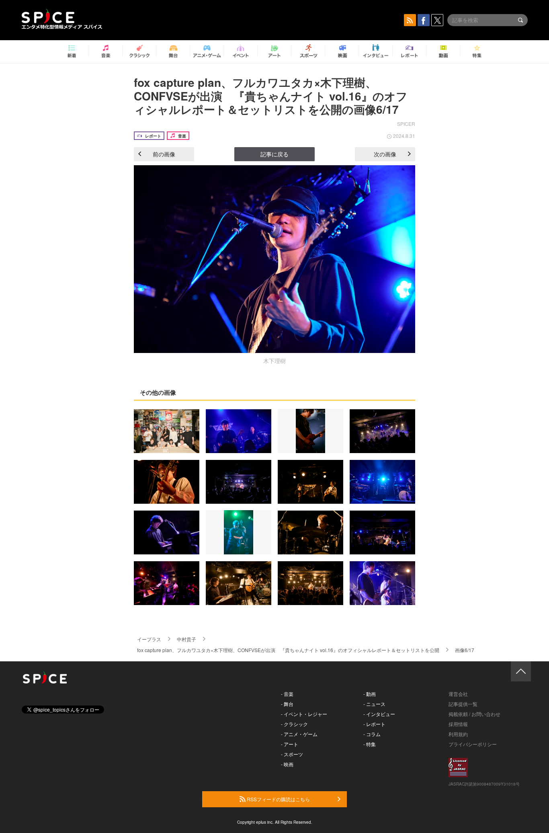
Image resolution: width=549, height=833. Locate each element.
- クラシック (294, 723)
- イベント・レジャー (304, 713)
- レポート (374, 723)
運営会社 (458, 693)
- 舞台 (287, 703)
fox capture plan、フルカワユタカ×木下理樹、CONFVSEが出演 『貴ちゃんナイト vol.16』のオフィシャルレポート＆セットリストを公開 (288, 649)
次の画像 (385, 154)
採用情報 (458, 723)
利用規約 (458, 733)
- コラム (372, 733)
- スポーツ (292, 754)
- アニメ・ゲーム (299, 733)
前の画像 (164, 154)
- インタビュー (379, 713)
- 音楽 (287, 693)
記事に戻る (274, 154)
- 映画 (287, 764)
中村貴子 (186, 639)
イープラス (149, 639)
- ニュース (374, 703)
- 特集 (369, 744)
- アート (289, 744)
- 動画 (369, 693)
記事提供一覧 (463, 703)
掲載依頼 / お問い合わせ (474, 713)
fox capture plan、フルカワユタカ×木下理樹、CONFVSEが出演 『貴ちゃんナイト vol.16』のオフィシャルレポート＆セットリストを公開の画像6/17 (271, 95)
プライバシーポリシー (473, 744)
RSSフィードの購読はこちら (278, 799)
